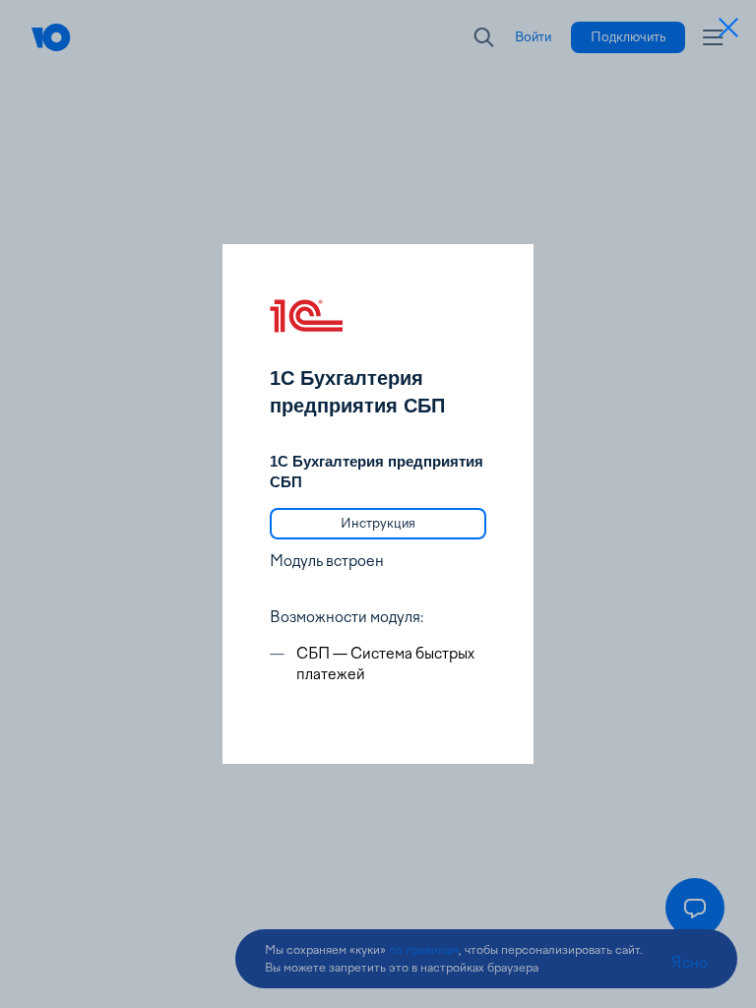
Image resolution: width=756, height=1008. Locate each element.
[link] (378, 523)
